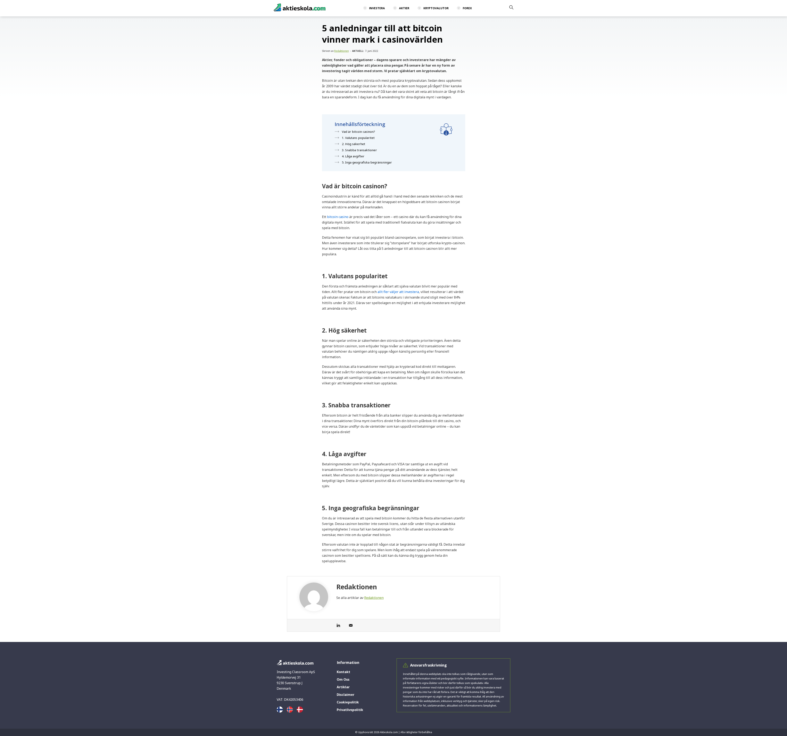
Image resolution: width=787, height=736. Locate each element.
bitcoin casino (337, 217)
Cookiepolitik (348, 702)
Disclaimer (345, 694)
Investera (377, 8)
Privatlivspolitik (350, 710)
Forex (467, 8)
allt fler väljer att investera (398, 292)
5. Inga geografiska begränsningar (367, 162)
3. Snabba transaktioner (359, 150)
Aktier (404, 8)
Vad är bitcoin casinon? (358, 131)
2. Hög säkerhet (353, 144)
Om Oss (343, 679)
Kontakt (343, 672)
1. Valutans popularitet (358, 138)
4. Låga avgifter (353, 156)
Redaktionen (341, 51)
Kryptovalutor (436, 8)
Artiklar (343, 687)
